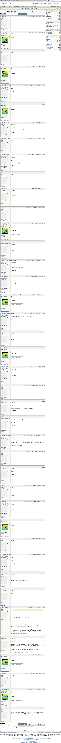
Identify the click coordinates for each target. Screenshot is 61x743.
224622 (43, 294)
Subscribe (31, 738)
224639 (43, 554)
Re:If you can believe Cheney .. (9, 260)
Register (54, 6)
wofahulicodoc (28, 260)
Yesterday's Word (25, 738)
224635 (43, 501)
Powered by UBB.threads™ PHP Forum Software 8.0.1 (30, 742)
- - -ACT (4, 32)
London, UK (3, 204)
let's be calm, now (6, 85)
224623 (43, 313)
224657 (43, 708)
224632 (43, 451)
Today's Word (17, 738)
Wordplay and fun (25, 6)
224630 (43, 416)
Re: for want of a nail (7, 435)
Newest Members (50, 22)
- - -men (4, 654)
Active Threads (34, 8)
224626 (43, 366)
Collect (4, 673)
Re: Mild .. (4, 485)
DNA (3, 708)
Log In (59, 6)
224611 (43, 154)
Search (45, 3)
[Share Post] (40, 16)
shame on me (5, 366)
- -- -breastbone (5, 689)
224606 (43, 66)
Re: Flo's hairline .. (6, 332)
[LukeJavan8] (5, 42)
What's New (40, 3)
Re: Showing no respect (7, 188)
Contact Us (56, 3)
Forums (10, 6)
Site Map (50, 3)
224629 (43, 401)
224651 (43, 654)
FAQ (35, 738)
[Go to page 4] (44, 14)
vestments (4, 501)
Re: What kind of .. (6, 122)
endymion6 (29, 138)
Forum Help (48, 732)
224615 (43, 207)
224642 (43, 573)
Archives (39, 738)
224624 (43, 332)
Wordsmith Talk (4, 6)
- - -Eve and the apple (7, 66)
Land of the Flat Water (5, 48)
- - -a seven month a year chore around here (12, 294)
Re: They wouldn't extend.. (8, 401)
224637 (43, 538)
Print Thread (3, 13)
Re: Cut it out (5, 276)
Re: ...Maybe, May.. (6, 573)
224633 (43, 467)
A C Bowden (28, 207)
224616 (43, 223)
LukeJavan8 (28, 16)
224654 (43, 689)
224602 (43, 16)
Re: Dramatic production (8, 589)
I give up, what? (6, 154)
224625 (43, 347)
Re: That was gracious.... (8, 637)
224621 (43, 276)
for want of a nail (6, 416)
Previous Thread (12, 11)
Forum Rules (4, 732)
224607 (43, 85)
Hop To (9, 725)
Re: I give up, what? (6, 172)
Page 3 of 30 (22, 14)
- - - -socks (4, 520)
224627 (43, 385)
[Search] (57, 8)
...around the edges (6, 554)
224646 (43, 607)
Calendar (27, 8)
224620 (43, 260)
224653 (43, 673)
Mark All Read (12, 732)
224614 (43, 188)
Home (12, 738)
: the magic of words (9, 0)
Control (4, 16)
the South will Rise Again (8, 313)
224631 (43, 435)
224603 (43, 32)
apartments (4, 104)
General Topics (17, 6)
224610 (43, 138)
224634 (43, 485)
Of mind (4, 51)
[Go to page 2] (28, 14)
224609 (43, 122)
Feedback (48, 738)
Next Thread (33, 11)
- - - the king (5, 347)
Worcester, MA (3, 101)
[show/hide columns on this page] (60, 8)
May (30, 32)
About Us (33, 3)
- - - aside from (5, 223)
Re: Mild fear (5, 467)
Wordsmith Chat (34, 739)
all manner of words (7, 241)
